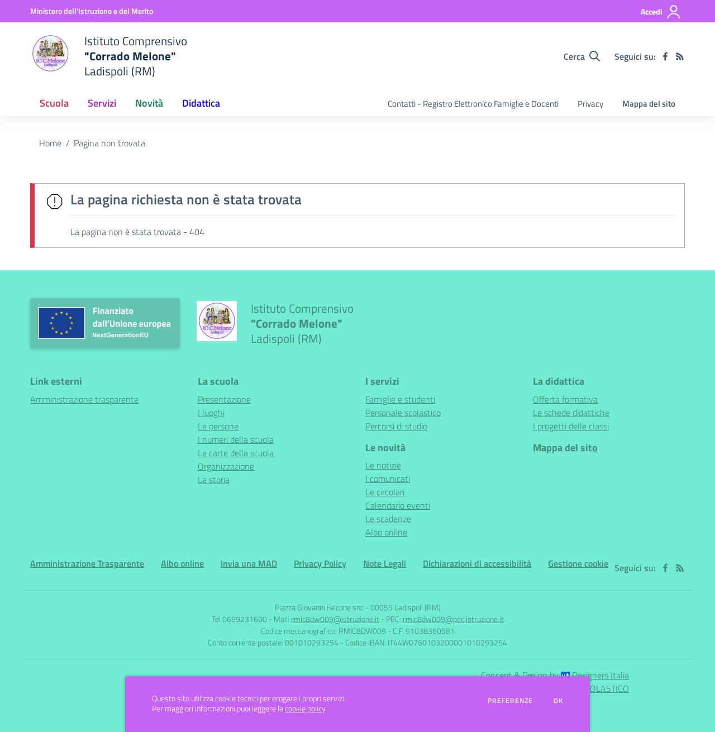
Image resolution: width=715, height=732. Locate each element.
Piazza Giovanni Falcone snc (319, 607)
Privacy (590, 103)
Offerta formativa (565, 399)
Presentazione (224, 399)
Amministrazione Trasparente (87, 563)
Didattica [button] (201, 103)
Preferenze (510, 700)
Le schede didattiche (571, 412)
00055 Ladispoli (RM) (405, 607)
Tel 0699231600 (239, 619)
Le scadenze (388, 518)
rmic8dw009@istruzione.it (335, 619)
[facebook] (665, 56)
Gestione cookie (578, 563)
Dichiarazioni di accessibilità (477, 563)
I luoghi (211, 412)
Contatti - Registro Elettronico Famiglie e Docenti (473, 103)
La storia (214, 479)
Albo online (386, 532)
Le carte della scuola (236, 453)
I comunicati (387, 478)
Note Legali (384, 563)
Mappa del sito (648, 103)
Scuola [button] (54, 103)
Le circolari (384, 492)
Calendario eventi (397, 505)
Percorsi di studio (396, 426)
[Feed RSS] (680, 56)
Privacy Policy (320, 563)
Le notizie (383, 465)
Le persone (218, 426)
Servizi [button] (102, 103)
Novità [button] (149, 103)
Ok (559, 700)
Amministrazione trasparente (84, 399)
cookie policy (305, 708)
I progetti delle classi (571, 426)
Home (50, 143)
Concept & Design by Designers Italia (555, 675)
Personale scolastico (403, 412)
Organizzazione (226, 466)
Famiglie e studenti (400, 399)
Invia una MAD (249, 563)
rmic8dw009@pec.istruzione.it (453, 619)
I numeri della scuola (236, 439)
